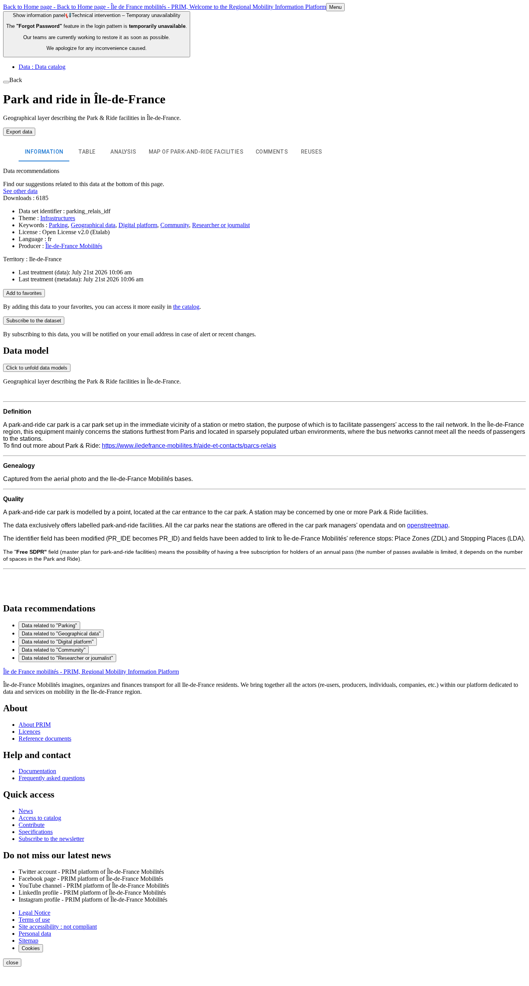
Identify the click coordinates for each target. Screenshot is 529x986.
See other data (20, 191)
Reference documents (45, 738)
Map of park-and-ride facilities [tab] (196, 152)
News (26, 811)
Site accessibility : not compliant (58, 926)
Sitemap (28, 940)
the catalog (186, 306)
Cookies (31, 948)
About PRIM (35, 724)
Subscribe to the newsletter (51, 838)
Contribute (32, 825)
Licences (29, 731)
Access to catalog (40, 818)
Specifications (36, 832)
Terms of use (34, 919)
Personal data (35, 933)
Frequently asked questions (52, 778)
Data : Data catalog (42, 66)
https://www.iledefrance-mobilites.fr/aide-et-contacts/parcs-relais (189, 445)
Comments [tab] (272, 152)
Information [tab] (44, 152)
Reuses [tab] (311, 152)
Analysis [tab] (123, 152)
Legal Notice (34, 912)
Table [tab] (86, 152)
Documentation (37, 771)
